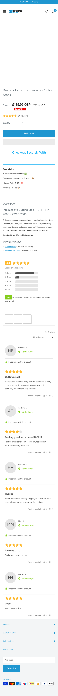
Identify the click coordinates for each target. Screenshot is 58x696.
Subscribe (11, 668)
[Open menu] (4, 11)
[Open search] (47, 11)
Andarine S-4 (10, 246)
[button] (29, 142)
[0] (53, 11)
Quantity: (7, 123)
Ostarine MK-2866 (12, 251)
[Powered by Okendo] (10, 255)
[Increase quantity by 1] (30, 123)
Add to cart (29, 133)
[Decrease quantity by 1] (15, 123)
